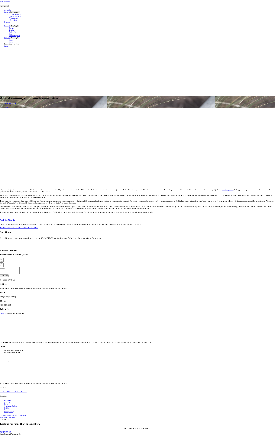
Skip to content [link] (5, 1)
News (11, 40)
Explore (7, 38)
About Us (7, 10)
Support (7, 26)
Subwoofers (13, 20)
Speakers (7, 12)
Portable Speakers (15, 16)
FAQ (10, 34)
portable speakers (227, 190)
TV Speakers (13, 18)
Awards (7, 24)
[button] (5, 432)
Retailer (11, 30)
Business (7, 22)
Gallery (11, 42)
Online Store (13, 32)
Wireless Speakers (15, 14)
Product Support (14, 36)
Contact (11, 28)
